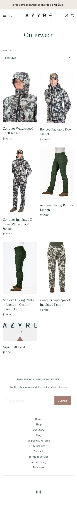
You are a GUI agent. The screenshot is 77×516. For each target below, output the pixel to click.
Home (38, 419)
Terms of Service (39, 456)
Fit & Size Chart (38, 445)
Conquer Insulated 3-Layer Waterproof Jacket (18, 224)
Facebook (38, 467)
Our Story (38, 429)
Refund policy (39, 462)
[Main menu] (4, 15)
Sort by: (8, 50)
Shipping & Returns (38, 440)
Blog (38, 435)
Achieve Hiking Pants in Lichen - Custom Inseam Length (18, 304)
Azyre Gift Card (14, 347)
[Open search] (10, 15)
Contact (38, 451)
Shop (39, 424)
